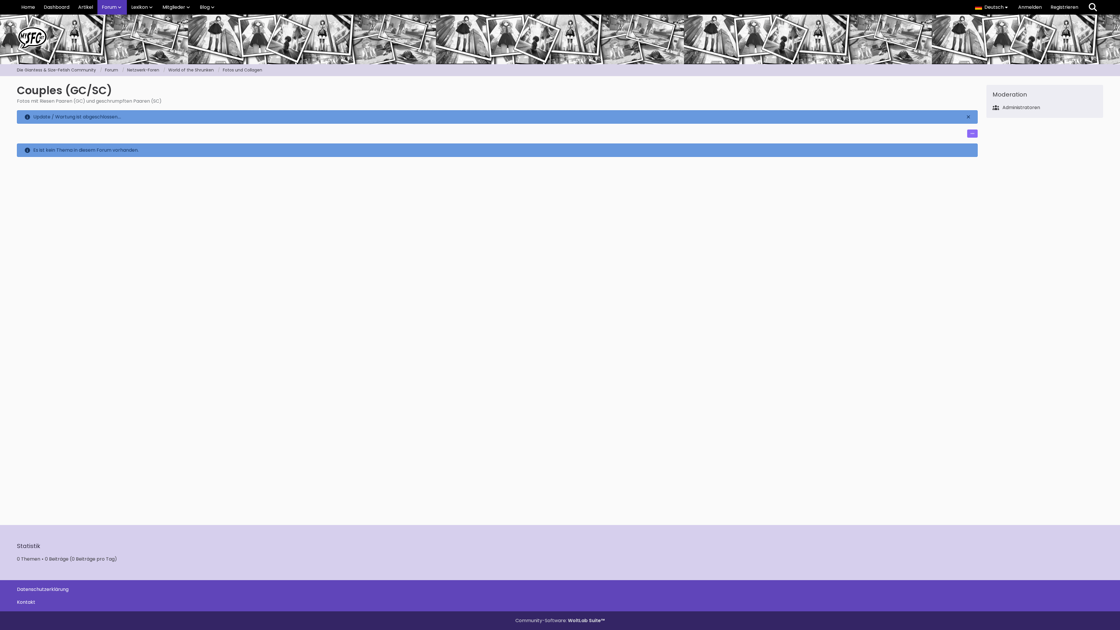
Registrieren (1064, 7)
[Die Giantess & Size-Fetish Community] (560, 37)
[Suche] (1093, 7)
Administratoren (1021, 107)
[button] (992, 7)
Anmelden (1030, 7)
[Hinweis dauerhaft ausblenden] (969, 116)
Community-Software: (560, 620)
